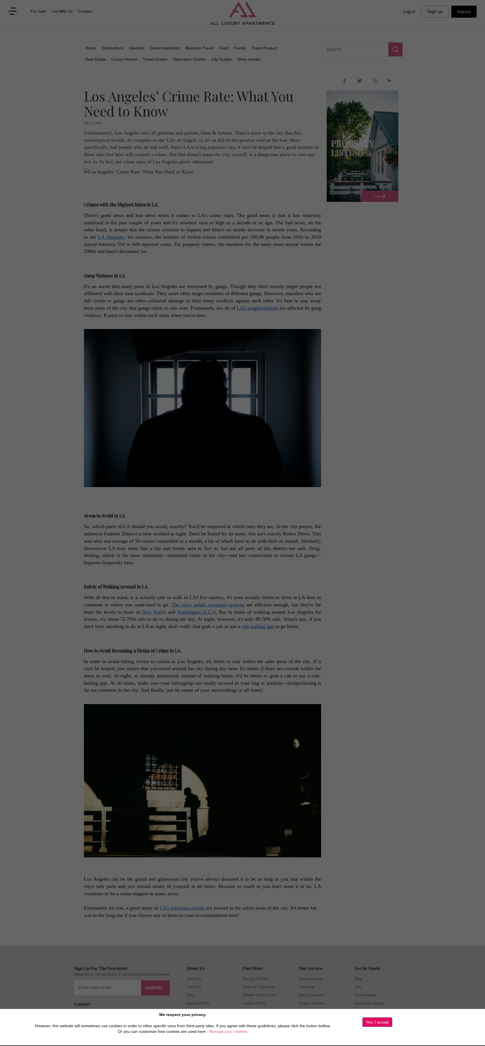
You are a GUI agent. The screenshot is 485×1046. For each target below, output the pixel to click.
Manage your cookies (228, 1031)
